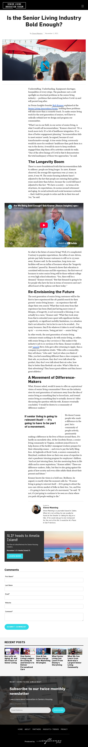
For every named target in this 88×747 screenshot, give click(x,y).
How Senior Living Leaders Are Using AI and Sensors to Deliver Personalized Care (27, 662)
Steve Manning (37, 33)
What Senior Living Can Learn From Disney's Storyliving (57, 660)
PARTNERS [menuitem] (37, 729)
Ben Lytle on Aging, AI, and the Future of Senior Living (11, 659)
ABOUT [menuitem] (27, 729)
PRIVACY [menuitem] (64, 729)
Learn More (15, 556)
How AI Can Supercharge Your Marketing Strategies (43, 659)
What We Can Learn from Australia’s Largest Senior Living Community (74, 661)
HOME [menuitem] (20, 729)
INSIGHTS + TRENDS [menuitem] (51, 729)
